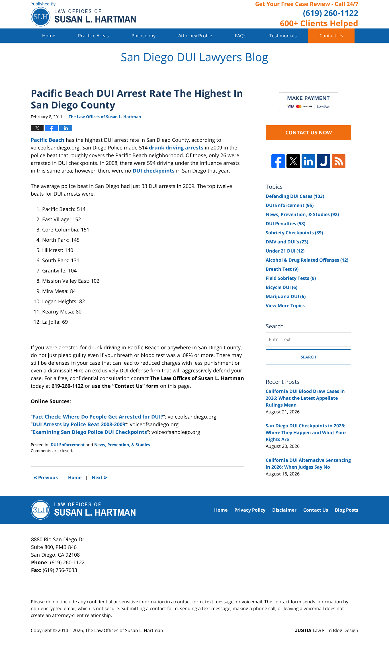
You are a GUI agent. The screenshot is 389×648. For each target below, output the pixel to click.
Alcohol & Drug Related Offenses (307, 260)
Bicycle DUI (281, 287)
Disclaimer (284, 510)
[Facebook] (278, 161)
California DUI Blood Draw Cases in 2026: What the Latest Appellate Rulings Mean (305, 398)
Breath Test (282, 269)
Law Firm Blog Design (326, 630)
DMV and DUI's (287, 242)
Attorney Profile (195, 35)
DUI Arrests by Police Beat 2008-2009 (78, 424)
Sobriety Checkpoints (294, 232)
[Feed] (338, 161)
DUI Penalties (285, 223)
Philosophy (143, 35)
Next (99, 477)
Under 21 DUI (285, 251)
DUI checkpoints (154, 170)
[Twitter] (293, 161)
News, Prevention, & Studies (122, 444)
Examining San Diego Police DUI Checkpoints (89, 431)
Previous (46, 477)
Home (48, 35)
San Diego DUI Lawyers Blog (83, 14)
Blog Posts (346, 510)
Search (308, 357)
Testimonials (283, 35)
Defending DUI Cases (295, 196)
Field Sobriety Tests (291, 278)
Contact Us (331, 35)
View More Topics (285, 305)
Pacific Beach (47, 139)
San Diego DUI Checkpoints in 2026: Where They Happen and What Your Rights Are (306, 432)
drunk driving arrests (176, 147)
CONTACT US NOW (308, 132)
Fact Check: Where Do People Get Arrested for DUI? (97, 416)
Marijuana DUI (286, 296)
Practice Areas (93, 35)
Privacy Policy (249, 510)
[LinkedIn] (308, 161)
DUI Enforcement (68, 444)
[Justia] (323, 161)
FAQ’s (241, 35)
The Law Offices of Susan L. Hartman (124, 630)
